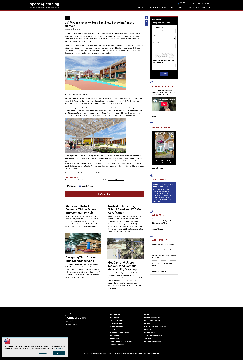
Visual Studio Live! (117, 345)
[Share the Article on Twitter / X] (146, 25)
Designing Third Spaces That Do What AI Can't (80, 258)
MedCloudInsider (116, 326)
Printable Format (87, 186)
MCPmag (147, 323)
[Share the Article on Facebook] (146, 17)
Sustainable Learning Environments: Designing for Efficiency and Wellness (162, 221)
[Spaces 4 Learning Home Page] (44, 5)
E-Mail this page (72, 186)
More (208, 7)
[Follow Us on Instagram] (205, 3)
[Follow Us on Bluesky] (199, 3)
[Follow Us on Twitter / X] (196, 3)
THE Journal (148, 338)
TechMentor (114, 335)
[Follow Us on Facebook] (202, 3)
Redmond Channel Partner (119, 332)
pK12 (67, 18)
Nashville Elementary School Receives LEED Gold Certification (125, 209)
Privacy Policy (168, 50)
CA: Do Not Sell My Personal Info (148, 353)
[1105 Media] (76, 334)
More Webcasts (157, 229)
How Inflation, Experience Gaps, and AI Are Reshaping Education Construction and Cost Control (163, 92)
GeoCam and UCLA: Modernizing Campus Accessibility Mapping (122, 265)
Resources (179, 7)
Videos (163, 7)
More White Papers (159, 271)
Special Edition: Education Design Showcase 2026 (164, 162)
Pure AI (112, 329)
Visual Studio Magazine (152, 341)
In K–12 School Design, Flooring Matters (163, 264)
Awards (189, 7)
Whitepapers (160, 240)
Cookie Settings (43, 353)
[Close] (65, 339)
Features (156, 7)
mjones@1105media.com (116, 180)
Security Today (149, 332)
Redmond (147, 329)
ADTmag (147, 314)
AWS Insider (114, 317)
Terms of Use (133, 353)
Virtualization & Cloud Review (121, 341)
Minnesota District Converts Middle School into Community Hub (80, 209)
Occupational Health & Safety (155, 326)
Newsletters (200, 7)
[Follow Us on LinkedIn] (193, 3)
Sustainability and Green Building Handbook (164, 256)
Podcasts (171, 7)
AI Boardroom (115, 314)
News (150, 7)
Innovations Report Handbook (163, 244)
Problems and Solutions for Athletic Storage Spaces (163, 185)
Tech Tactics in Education (153, 335)
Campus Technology (117, 320)
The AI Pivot (114, 338)
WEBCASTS (158, 214)
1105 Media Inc (97, 353)
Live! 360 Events (116, 323)
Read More (156, 201)
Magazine (141, 7)
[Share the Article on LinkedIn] (146, 21)
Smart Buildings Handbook (161, 250)
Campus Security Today (152, 317)
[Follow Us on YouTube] (208, 4)
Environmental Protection (153, 320)
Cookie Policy (121, 353)
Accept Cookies (59, 353)
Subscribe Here (157, 168)
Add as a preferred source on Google (184, 4)
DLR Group (81, 33)
